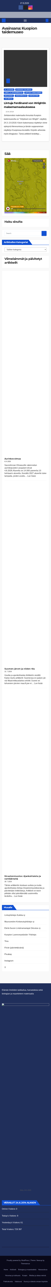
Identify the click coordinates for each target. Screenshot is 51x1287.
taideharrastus (21, 95)
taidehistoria (34, 95)
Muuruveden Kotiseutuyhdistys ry (19, 922)
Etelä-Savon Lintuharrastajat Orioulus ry (22, 928)
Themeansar (25, 1264)
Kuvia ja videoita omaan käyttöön (36, 1281)
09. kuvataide (9, 89)
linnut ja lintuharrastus (14, 92)
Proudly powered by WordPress (18, 1260)
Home (6, 1270)
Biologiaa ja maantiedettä (27, 1270)
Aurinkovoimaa (12, 459)
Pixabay (8, 954)
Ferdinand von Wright (24, 89)
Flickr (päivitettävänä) (14, 948)
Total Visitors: (8, 1229)
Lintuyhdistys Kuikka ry (14, 915)
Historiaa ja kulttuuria (12, 1275)
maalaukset (9, 95)
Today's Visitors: (9, 1216)
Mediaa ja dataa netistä (37, 1275)
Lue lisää (31, 476)
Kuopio (24, 1275)
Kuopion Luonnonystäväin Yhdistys (20, 935)
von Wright (9, 98)
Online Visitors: (9, 1209)
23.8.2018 (10, 112)
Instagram (8, 961)
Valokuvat (18, 1281)
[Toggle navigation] (25, 20)
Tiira (6, 941)
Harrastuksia (42, 1270)
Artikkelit (13, 1270)
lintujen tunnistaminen (33, 92)
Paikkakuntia (8, 1281)
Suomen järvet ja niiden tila (19, 669)
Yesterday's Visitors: (11, 1222)
